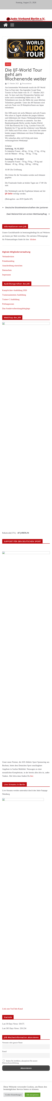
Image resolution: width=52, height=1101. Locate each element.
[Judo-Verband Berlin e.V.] (26, 19)
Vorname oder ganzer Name (12, 1043)
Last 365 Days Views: (11, 1028)
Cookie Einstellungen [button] (13, 1095)
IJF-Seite (8, 193)
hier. (32, 776)
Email (4, 1051)
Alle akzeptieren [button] (32, 1095)
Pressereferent (26, 84)
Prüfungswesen (8, 304)
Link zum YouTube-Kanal (12, 1009)
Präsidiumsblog (8, 261)
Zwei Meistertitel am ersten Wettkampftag (27, 214)
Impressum (6, 275)
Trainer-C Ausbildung (10, 299)
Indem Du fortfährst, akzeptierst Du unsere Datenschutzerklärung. (19, 1062)
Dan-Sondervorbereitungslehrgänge (16, 309)
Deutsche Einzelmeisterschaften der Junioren (26, 207)
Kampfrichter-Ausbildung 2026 (14, 290)
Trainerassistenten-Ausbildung (14, 295)
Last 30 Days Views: (10, 1024)
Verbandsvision (8, 257)
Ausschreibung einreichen (12, 266)
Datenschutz (7, 270)
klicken (33, 239)
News (8, 64)
